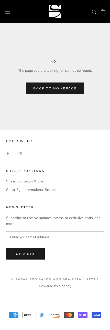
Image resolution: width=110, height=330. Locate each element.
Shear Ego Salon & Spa (24, 181)
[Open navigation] (7, 11)
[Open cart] (103, 11)
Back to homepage (55, 88)
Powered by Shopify (55, 286)
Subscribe (25, 254)
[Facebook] (8, 153)
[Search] (94, 11)
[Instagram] (19, 153)
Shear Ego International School (31, 189)
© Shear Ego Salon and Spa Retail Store (55, 279)
